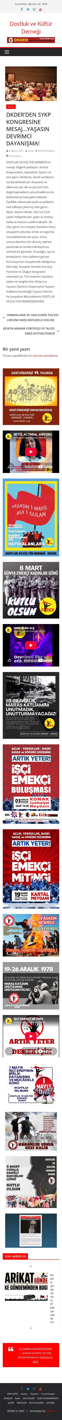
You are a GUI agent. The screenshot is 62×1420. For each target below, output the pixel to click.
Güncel (11, 106)
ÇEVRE (11, 1402)
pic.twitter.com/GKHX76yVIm (35, 1348)
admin (31, 150)
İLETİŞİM (50, 1402)
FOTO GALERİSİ (36, 1402)
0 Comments (15, 155)
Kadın (17, 1398)
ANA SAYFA (12, 1393)
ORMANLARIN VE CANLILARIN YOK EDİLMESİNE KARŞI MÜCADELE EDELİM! (32, 317)
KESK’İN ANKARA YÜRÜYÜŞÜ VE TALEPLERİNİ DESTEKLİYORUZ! (29, 331)
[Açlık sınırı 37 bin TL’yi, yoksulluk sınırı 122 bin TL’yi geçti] (26, 1286)
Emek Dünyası (48, 1393)
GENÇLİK (8, 1398)
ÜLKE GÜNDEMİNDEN (47, 1398)
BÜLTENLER (28, 1398)
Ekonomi (34, 1393)
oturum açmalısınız (45, 356)
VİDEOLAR (21, 1402)
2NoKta (50, 1411)
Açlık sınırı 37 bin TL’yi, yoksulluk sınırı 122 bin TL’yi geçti (52, 1307)
